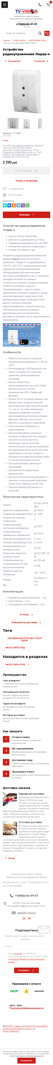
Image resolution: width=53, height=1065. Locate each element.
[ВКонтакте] (9, 205)
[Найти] (40, 33)
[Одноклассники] (14, 205)
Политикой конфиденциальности (29, 1056)
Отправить (23, 970)
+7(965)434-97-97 (26, 24)
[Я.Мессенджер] (5, 205)
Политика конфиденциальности (27, 1008)
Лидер (5, 140)
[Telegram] (18, 205)
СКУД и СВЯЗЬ (19, 40)
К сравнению (16, 188)
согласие (17, 953)
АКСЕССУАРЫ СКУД (37, 40)
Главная (6, 40)
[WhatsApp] (27, 205)
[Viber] (23, 205)
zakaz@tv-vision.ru (26, 912)
